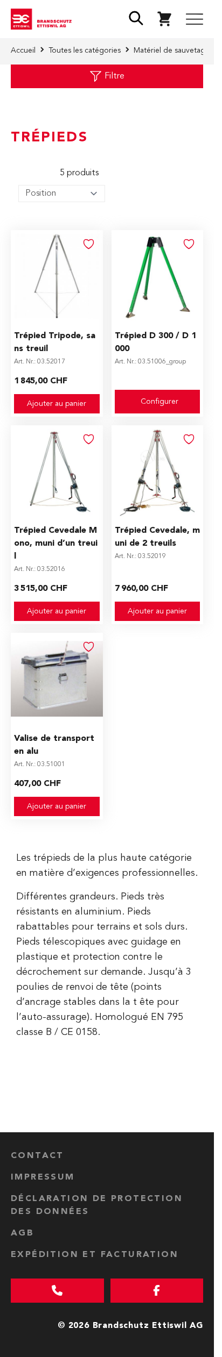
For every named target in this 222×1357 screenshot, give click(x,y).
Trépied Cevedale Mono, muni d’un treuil (56, 543)
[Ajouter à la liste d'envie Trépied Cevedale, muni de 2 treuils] (189, 439)
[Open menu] (194, 19)
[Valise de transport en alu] (57, 679)
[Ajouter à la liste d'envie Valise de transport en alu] (89, 646)
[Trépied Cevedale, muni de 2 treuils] (158, 471)
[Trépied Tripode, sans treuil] (57, 276)
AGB (22, 1233)
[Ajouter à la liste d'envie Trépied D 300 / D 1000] (189, 244)
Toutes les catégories (84, 50)
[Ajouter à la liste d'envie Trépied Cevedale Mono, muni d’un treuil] (89, 439)
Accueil (23, 50)
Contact (37, 1156)
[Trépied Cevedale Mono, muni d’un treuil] (57, 471)
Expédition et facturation (94, 1255)
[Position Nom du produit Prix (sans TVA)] (61, 193)
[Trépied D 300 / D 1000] (158, 276)
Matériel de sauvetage (172, 50)
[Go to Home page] (44, 19)
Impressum (43, 1177)
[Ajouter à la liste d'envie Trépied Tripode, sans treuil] (89, 244)
